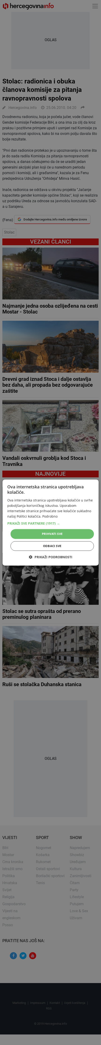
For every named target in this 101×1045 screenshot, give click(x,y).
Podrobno (50, 516)
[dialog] (51, 522)
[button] (50, 523)
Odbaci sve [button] (52, 546)
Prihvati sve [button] (52, 534)
